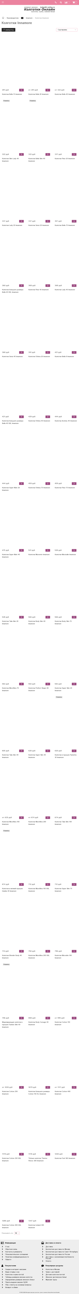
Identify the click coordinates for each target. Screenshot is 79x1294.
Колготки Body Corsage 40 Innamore (38, 1023)
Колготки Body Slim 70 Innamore (63, 622)
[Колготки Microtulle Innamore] (66, 521)
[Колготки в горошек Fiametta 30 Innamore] (66, 722)
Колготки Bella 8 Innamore (64, 356)
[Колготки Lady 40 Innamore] (66, 257)
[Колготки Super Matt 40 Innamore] (13, 521)
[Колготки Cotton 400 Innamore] (66, 1058)
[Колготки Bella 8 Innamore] (66, 323)
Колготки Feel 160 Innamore (65, 1158)
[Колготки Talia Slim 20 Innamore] (13, 588)
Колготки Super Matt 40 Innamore (11, 555)
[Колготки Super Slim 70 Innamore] (66, 855)
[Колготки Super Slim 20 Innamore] (66, 655)
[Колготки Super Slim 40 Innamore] (39, 722)
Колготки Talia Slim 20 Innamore (10, 622)
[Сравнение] (67, 2)
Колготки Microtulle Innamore (65, 554)
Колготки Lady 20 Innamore (12, 225)
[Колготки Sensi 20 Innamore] (39, 192)
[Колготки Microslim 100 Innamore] (66, 922)
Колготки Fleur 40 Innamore (38, 290)
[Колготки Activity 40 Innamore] (66, 388)
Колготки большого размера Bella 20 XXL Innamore (12, 291)
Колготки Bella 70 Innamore (65, 225)
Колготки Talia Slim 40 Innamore (10, 756)
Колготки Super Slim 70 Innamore (63, 889)
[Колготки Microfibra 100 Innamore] (13, 789)
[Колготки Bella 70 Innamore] (66, 192)
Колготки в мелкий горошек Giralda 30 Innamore (12, 889)
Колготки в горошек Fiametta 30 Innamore (65, 756)
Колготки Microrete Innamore (39, 554)
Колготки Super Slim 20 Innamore (63, 689)
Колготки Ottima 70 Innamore (39, 488)
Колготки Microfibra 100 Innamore (10, 823)
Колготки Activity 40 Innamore (66, 421)
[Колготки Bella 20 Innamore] (39, 61)
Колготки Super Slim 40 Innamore (37, 756)
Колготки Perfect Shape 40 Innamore (38, 689)
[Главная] (3, 18)
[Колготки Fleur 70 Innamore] (66, 455)
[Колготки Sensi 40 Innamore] (13, 323)
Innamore (29, 18)
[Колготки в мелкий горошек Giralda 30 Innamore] (13, 855)
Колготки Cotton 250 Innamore (10, 1092)
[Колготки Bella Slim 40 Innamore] (39, 125)
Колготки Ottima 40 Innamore (39, 421)
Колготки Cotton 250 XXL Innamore (11, 1159)
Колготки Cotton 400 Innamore (62, 1092)
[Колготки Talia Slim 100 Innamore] (66, 789)
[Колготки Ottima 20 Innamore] (39, 323)
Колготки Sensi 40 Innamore (12, 356)
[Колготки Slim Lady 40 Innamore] (13, 125)
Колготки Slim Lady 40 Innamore (10, 159)
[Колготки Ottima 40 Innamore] (39, 388)
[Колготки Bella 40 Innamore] (66, 61)
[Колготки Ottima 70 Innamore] (39, 455)
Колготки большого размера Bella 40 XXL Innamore (12, 422)
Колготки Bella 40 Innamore (65, 94)
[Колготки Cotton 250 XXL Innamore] (13, 1125)
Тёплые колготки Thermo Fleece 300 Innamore (37, 1159)
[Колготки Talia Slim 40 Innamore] (13, 722)
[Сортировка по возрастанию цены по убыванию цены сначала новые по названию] (66, 30)
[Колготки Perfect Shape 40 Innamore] (39, 655)
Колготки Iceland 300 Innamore (36, 1226)
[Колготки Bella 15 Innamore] (13, 61)
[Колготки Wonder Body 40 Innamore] (13, 922)
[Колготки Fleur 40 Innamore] (39, 257)
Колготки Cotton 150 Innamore (62, 1023)
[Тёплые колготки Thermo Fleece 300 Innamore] (39, 1125)
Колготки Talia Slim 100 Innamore (63, 823)
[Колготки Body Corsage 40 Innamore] (39, 989)
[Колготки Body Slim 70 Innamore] (66, 588)
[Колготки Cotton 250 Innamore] (13, 1058)
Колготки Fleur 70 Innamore (65, 488)
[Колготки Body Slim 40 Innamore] (39, 588)
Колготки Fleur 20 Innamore (65, 158)
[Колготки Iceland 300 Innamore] (39, 1192)
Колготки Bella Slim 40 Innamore (36, 159)
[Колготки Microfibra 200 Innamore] (39, 789)
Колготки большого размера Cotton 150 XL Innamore (39, 1092)
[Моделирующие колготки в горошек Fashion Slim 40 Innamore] (13, 989)
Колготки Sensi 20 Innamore (38, 225)
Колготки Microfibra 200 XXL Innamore (38, 956)
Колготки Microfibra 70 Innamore (10, 689)
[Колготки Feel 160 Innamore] (66, 1125)
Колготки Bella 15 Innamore (12, 94)
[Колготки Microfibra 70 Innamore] (13, 655)
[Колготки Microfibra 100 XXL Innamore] (39, 855)
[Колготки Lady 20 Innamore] (13, 192)
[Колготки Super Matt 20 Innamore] (13, 455)
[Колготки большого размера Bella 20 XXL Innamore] (13, 257)
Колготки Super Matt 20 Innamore (11, 489)
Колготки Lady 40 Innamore (65, 290)
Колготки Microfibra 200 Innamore (37, 823)
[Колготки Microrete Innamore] (39, 521)
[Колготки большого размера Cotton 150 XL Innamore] (39, 1058)
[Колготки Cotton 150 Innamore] (66, 989)
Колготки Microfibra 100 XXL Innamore (38, 889)
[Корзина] (75, 2)
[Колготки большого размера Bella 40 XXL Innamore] (13, 388)
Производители (13, 18)
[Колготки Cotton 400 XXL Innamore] (13, 1192)
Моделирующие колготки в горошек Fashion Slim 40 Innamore (12, 1024)
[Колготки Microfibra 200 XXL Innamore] (39, 922)
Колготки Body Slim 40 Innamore (36, 622)
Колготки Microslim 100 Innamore (63, 956)
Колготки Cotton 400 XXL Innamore (11, 1226)
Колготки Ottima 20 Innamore (39, 356)
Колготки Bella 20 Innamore (38, 94)
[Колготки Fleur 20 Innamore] (66, 125)
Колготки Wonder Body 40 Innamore (12, 956)
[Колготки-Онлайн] (39, 9)
